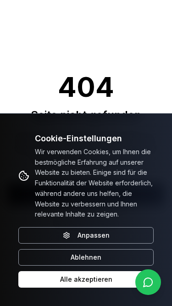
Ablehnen (86, 257)
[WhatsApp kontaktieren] (148, 282)
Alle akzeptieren (86, 279)
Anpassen (94, 235)
